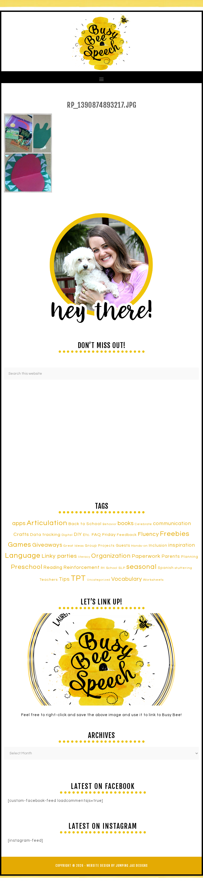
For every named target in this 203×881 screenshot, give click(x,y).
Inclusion (158, 545)
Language (22, 555)
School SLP (115, 568)
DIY (78, 534)
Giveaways (47, 545)
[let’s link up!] (101, 659)
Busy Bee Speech (101, 41)
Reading (52, 567)
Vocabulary (126, 579)
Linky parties (59, 556)
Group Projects (100, 545)
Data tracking (45, 534)
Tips (64, 579)
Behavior (110, 524)
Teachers (49, 580)
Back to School (85, 524)
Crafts (21, 534)
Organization (111, 556)
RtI (103, 567)
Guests (123, 545)
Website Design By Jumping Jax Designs (117, 866)
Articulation (47, 523)
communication (172, 523)
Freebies (175, 533)
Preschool (26, 567)
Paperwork (146, 556)
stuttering (183, 568)
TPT (78, 578)
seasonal (141, 566)
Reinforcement (81, 567)
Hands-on (139, 545)
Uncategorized (98, 579)
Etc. (86, 535)
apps (19, 523)
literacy (84, 556)
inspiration (181, 545)
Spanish (166, 568)
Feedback (127, 535)
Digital (67, 535)
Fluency (148, 534)
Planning (189, 557)
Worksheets (153, 580)
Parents (171, 556)
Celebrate (143, 524)
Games (19, 544)
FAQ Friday (103, 534)
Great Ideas (73, 545)
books (126, 523)
